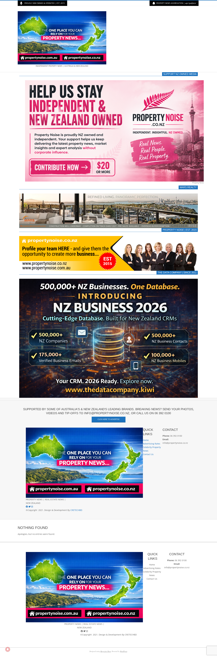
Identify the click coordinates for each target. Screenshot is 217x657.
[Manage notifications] (7, 649)
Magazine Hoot (105, 651)
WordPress (123, 651)
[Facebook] (27, 506)
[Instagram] (32, 506)
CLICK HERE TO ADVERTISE (109, 419)
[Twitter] (29, 506)
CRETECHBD (76, 510)
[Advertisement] (153, 39)
